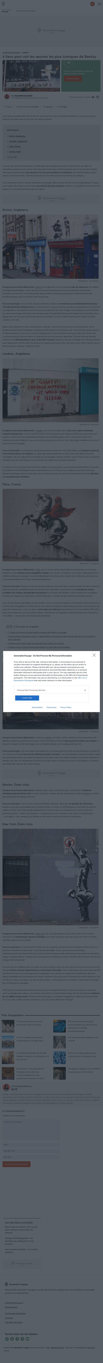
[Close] (95, 656)
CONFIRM (27, 698)
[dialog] (51, 681)
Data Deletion (37, 707)
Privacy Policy (65, 707)
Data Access (51, 707)
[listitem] (51, 690)
